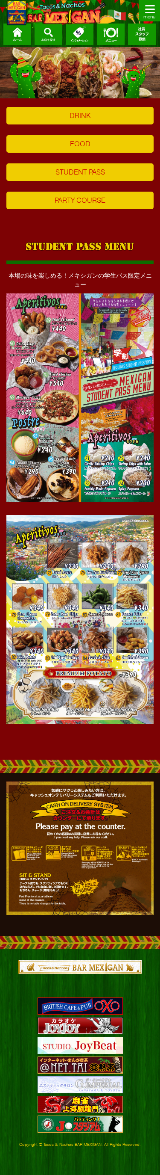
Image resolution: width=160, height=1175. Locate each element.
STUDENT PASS (80, 172)
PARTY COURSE (80, 200)
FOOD (80, 143)
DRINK (80, 115)
